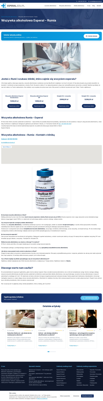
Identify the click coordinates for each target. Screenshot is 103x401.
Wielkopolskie (80, 372)
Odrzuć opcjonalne (65, 396)
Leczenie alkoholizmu (50, 5)
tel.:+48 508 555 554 (65, 123)
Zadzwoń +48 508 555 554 (9, 139)
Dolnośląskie (80, 376)
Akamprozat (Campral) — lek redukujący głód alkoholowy (40, 370)
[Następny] (100, 329)
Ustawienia (76, 396)
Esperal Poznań (60, 374)
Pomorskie (92, 372)
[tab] (48, 351)
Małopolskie (80, 374)
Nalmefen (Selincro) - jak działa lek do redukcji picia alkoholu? (19, 334)
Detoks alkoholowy (79, 5)
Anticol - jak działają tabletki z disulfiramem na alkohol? (48, 334)
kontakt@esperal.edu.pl (96, 1)
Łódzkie (79, 378)
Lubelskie (79, 383)
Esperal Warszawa (61, 369)
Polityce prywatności (42, 398)
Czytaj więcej (11, 345)
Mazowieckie (80, 369)
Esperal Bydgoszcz (61, 383)
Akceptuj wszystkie (87, 396)
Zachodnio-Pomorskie (95, 374)
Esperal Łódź (59, 380)
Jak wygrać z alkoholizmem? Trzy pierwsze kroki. (40, 374)
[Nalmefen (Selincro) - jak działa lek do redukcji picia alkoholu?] (20, 319)
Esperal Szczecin (60, 376)
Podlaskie (92, 378)
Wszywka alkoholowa (65, 5)
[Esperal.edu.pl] (13, 6)
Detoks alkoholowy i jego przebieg (38, 385)
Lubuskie (92, 380)
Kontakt (99, 5)
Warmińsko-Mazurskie (82, 385)
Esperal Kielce (60, 385)
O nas (88, 5)
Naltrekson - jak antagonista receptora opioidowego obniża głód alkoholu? (82, 334)
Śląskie (78, 380)
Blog (93, 5)
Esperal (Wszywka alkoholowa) (9, 16)
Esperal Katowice (61, 378)
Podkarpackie (93, 383)
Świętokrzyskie (94, 376)
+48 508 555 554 (82, 1)
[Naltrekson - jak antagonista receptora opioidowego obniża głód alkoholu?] (82, 319)
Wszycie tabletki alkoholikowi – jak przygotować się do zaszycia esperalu (41, 381)
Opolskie (92, 385)
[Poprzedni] (3, 329)
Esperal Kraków (60, 372)
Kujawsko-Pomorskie (95, 369)
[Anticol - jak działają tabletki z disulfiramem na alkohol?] (51, 319)
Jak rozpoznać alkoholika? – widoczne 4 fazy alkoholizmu (40, 378)
